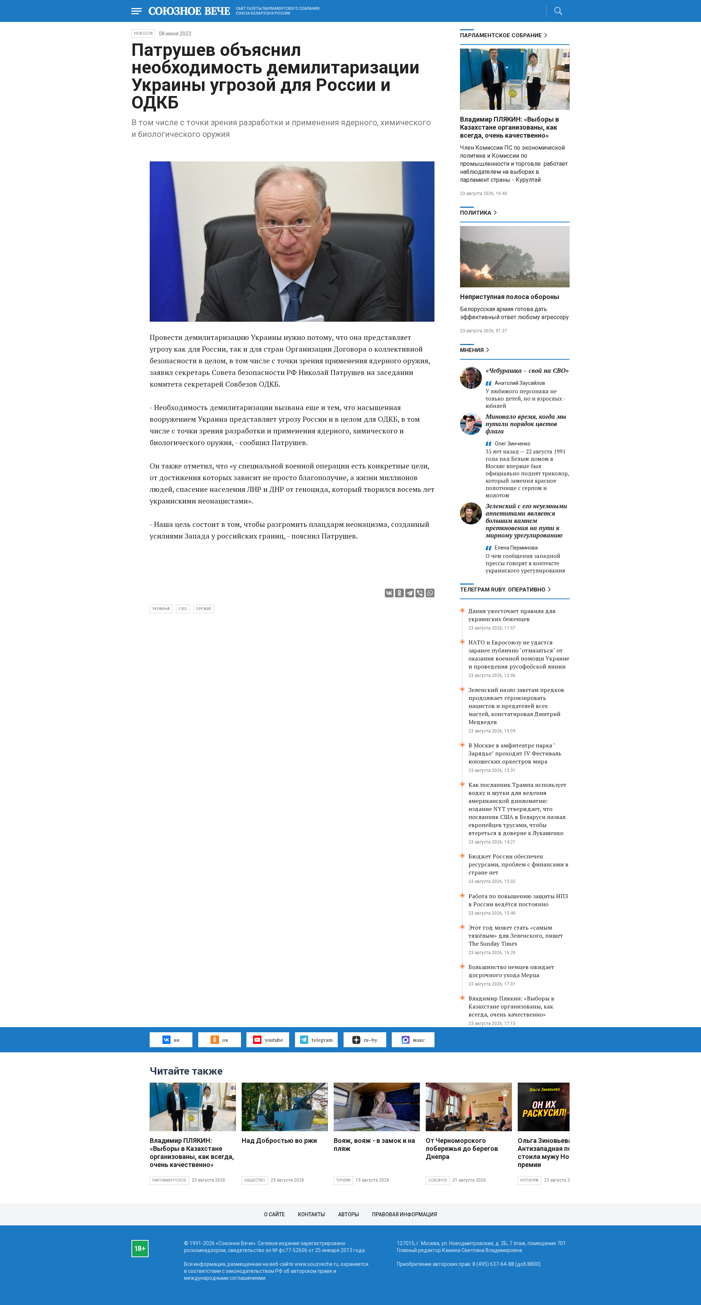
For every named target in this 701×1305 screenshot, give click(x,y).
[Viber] (419, 593)
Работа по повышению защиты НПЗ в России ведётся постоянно (518, 900)
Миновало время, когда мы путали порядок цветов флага (526, 423)
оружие (203, 609)
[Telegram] (409, 593)
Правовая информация (404, 1214)
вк (177, 1039)
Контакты (311, 1214)
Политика (475, 213)
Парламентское (169, 1180)
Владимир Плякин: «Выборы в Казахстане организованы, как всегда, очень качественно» (511, 1006)
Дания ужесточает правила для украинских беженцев (512, 615)
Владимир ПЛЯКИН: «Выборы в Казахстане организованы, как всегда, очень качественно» (509, 127)
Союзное (437, 1180)
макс (419, 1039)
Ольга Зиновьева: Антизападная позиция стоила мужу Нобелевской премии (560, 1152)
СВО (183, 609)
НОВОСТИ (143, 33)
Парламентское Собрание (501, 35)
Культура (529, 1180)
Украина (161, 609)
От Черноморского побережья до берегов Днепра (462, 1148)
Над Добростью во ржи (279, 1140)
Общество (254, 1180)
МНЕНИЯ (472, 350)
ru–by (370, 1039)
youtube (274, 1039)
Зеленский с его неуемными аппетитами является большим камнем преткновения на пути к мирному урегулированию (526, 520)
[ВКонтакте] (389, 593)
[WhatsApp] (430, 593)
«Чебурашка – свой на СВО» (527, 370)
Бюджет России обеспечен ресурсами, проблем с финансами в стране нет (518, 864)
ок (225, 1039)
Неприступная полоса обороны (509, 297)
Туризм (343, 1180)
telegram (322, 1039)
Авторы (348, 1214)
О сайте (274, 1214)
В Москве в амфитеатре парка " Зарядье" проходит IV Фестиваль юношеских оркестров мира (515, 753)
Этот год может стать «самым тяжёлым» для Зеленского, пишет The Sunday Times (515, 935)
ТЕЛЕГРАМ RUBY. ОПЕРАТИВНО (502, 589)
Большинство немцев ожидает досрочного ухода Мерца (511, 971)
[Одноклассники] (399, 593)
